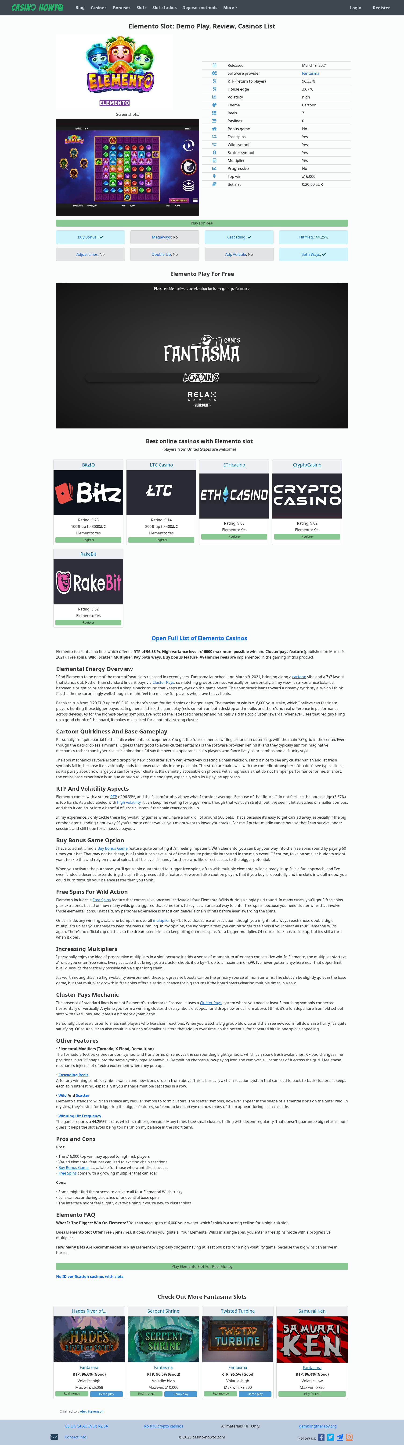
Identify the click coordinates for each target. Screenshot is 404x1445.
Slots (142, 7)
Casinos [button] (99, 8)
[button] (67, 167)
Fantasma (310, 73)
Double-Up (161, 254)
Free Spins (102, 899)
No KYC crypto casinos (163, 1426)
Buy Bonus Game (112, 848)
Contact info (76, 1437)
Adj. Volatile (235, 254)
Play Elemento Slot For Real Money (202, 1266)
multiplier (161, 920)
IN (90, 1426)
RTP (113, 796)
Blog (80, 7)
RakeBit (88, 554)
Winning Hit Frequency (79, 1116)
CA (79, 1426)
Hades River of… (89, 1311)
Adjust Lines (87, 254)
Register (381, 8)
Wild (62, 1095)
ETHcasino (234, 465)
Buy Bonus (87, 237)
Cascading (236, 237)
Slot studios (164, 7)
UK (73, 1426)
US (67, 1426)
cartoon (299, 676)
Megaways (161, 237)
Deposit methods (199, 7)
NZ (100, 1426)
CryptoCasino (307, 465)
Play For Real (202, 223)
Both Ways (310, 254)
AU (84, 1426)
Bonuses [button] (121, 8)
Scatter (82, 1095)
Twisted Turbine (238, 1311)
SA (106, 1426)
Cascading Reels (73, 1074)
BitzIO (88, 465)
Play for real (312, 1394)
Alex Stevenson (92, 1411)
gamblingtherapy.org (318, 1426)
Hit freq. (306, 237)
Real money (72, 1394)
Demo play (106, 1394)
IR (95, 1426)
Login (355, 8)
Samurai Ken (312, 1311)
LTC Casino (161, 465)
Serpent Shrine (163, 1311)
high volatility (129, 802)
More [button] (228, 7)
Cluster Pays (163, 682)
